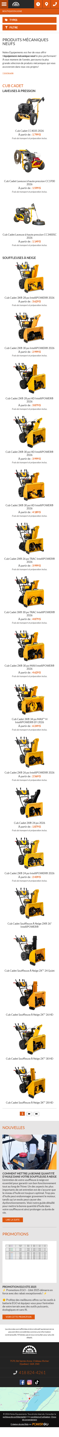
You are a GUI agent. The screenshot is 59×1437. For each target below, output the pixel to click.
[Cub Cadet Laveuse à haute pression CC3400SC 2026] (29, 214)
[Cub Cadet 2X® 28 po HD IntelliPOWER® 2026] (29, 378)
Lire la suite (7, 73)
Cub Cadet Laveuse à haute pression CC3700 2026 (29, 183)
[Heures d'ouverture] (38, 4)
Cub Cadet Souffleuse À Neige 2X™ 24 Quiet (30, 970)
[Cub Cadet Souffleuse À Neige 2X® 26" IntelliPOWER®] (29, 903)
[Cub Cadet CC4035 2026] (29, 110)
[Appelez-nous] (55, 4)
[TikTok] (36, 1382)
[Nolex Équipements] (21, 4)
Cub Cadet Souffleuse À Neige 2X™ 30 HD (29, 1058)
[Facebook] (22, 1382)
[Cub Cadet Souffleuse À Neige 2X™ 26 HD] (29, 994)
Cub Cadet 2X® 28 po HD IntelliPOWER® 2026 (29, 400)
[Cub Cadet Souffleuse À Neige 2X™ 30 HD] (29, 1038)
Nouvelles (13, 1127)
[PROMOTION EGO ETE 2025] (29, 1262)
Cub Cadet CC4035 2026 (29, 130)
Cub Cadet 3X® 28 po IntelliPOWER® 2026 (29, 297)
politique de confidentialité (14, 1417)
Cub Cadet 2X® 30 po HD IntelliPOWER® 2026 (29, 453)
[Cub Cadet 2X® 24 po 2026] (29, 802)
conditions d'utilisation (40, 1417)
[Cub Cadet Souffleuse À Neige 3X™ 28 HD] (29, 1082)
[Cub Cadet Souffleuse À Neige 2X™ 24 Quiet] (29, 950)
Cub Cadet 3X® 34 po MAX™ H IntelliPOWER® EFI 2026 (29, 721)
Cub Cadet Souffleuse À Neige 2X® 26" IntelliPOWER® (30, 925)
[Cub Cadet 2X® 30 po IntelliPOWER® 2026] (29, 327)
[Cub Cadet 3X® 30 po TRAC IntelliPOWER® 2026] (29, 592)
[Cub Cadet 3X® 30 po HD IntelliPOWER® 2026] (29, 485)
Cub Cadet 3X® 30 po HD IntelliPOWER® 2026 (29, 507)
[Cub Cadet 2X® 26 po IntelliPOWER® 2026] (29, 752)
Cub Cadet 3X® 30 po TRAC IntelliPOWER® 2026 (29, 614)
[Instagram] (29, 1382)
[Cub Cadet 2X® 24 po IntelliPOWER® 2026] (29, 853)
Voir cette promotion (18, 1317)
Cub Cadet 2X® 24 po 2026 (29, 822)
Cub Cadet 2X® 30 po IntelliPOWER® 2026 (29, 348)
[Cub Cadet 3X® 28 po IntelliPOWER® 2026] (29, 277)
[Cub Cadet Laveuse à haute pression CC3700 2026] (29, 161)
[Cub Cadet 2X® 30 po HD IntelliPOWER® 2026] (29, 431)
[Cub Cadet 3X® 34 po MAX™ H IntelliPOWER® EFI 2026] (29, 698)
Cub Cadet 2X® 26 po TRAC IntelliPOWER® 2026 (29, 560)
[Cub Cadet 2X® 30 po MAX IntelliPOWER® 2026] (29, 645)
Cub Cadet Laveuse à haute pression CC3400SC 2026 (30, 236)
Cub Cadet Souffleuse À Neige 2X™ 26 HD (29, 1014)
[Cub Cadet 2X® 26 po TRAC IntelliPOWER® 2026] (29, 538)
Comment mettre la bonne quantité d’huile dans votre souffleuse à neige (29, 1175)
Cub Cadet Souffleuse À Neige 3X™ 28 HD (29, 1102)
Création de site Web (19, 1424)
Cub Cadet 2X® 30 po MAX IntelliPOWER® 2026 (29, 667)
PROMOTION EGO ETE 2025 (19, 1286)
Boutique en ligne (12, 11)
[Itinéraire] (46, 4)
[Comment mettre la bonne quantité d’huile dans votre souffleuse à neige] (29, 1152)
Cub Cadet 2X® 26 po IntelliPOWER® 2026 (29, 772)
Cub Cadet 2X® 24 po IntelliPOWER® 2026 (29, 873)
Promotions (15, 1234)
